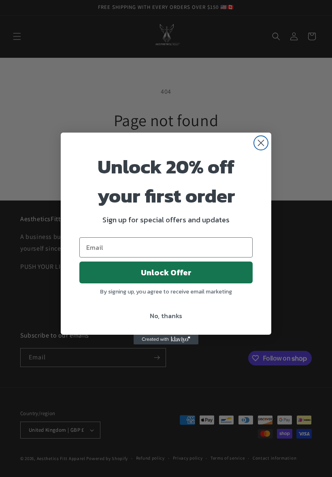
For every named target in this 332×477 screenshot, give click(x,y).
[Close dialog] (261, 143)
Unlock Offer (166, 272)
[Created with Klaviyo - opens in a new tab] (166, 339)
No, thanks (166, 316)
